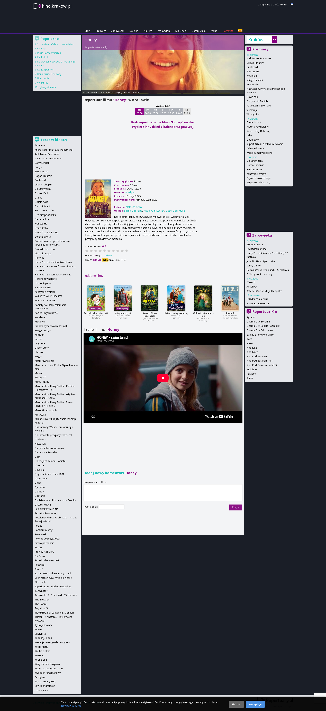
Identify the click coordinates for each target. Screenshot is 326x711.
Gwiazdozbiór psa (257, 248)
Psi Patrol (42, 57)
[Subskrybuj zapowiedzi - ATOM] (240, 31)
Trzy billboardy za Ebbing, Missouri (54, 612)
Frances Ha (253, 71)
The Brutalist (42, 599)
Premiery (101, 30)
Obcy (37, 456)
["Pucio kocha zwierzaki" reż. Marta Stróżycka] (96, 298)
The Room (41, 604)
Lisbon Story (42, 347)
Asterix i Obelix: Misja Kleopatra (264, 291)
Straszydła (40, 582)
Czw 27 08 (171, 111)
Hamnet (39, 257)
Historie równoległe (258, 126)
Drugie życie (41, 201)
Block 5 (230, 313)
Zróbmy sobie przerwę (259, 274)
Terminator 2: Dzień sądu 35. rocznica (268, 270)
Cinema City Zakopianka (260, 330)
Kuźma (38, 339)
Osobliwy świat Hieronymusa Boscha (55, 500)
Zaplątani (40, 677)
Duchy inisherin (43, 206)
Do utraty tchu (255, 160)
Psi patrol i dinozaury (258, 182)
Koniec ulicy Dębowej (258, 131)
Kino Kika (252, 347)
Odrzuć (236, 704)
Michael (39, 373)
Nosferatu (40, 439)
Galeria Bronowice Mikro (260, 334)
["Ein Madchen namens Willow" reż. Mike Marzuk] (203, 298)
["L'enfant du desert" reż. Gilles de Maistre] (123, 298)
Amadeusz (40, 145)
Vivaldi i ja (252, 110)
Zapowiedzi (117, 30)
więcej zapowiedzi (259, 303)
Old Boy (39, 491)
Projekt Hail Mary (44, 551)
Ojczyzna (40, 487)
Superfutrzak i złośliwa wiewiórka (265, 144)
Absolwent (252, 286)
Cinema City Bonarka (258, 321)
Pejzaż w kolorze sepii (259, 178)
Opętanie (40, 495)
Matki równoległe (44, 360)
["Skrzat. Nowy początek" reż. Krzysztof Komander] (149, 298)
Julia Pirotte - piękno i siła (261, 261)
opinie (135, 92)
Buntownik (252, 67)
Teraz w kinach (53, 139)
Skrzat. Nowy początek (149, 314)
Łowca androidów (45, 685)
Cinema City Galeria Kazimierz (263, 325)
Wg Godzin (164, 30)
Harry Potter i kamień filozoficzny (53, 262)
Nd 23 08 (140, 111)
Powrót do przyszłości (47, 538)
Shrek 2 (39, 569)
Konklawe (40, 317)
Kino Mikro (252, 352)
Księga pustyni (123, 313)
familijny (129, 192)
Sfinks (250, 378)
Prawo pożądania (44, 543)
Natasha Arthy (101, 47)
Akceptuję (255, 704)
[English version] (292, 4)
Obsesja (39, 465)
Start (87, 30)
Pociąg (38, 525)
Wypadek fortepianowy (48, 672)
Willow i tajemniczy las (203, 314)
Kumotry (39, 334)
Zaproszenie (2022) (45, 681)
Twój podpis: (91, 506)
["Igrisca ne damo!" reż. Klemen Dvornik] (230, 298)
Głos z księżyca (43, 253)
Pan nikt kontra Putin (46, 508)
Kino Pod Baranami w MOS (262, 365)
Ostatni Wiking (43, 504)
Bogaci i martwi (255, 62)
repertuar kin (97, 92)
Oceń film (107, 255)
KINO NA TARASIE (45, 300)
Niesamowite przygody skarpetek (53, 435)
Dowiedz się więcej (71, 705)
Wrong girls (253, 114)
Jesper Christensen (154, 210)
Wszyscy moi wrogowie (260, 152)
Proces (38, 547)
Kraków (255, 40)
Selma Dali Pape (133, 210)
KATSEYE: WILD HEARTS (48, 296)
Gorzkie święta (255, 244)
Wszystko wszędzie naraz (49, 668)
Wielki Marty (41, 646)
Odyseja (41, 48)
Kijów (250, 343)
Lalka (249, 135)
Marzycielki (253, 84)
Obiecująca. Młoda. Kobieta (50, 461)
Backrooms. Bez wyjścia (48, 158)
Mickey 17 (40, 377)
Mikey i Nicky (42, 381)
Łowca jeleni (41, 690)
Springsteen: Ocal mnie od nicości (53, 577)
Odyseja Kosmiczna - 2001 (49, 474)
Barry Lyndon (42, 162)
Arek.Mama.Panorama (259, 58)
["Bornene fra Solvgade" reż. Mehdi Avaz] (176, 298)
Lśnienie (39, 352)
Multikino (252, 369)
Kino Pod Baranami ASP (260, 360)
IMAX (249, 338)
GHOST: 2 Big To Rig (46, 232)
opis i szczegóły (114, 92)
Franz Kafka (41, 228)
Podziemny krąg (44, 530)
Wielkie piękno (42, 651)
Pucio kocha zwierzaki (96, 313)
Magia (38, 356)
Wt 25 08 (156, 111)
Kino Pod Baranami (257, 356)
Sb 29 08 (187, 111)
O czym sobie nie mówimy (49, 448)
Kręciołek (252, 75)
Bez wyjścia (41, 171)
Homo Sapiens (43, 283)
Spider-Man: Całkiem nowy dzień (55, 44)
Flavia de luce (254, 122)
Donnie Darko (42, 193)
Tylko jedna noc (255, 148)
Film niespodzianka (45, 215)
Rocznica (39, 564)
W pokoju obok (43, 638)
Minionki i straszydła (46, 410)
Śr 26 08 (163, 111)
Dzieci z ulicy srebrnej (176, 313)
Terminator (41, 590)
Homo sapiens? (255, 165)
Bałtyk (38, 167)
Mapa (214, 30)
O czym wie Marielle (258, 101)
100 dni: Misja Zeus (257, 299)
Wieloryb (39, 655)
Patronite (228, 30)
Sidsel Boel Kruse (175, 210)
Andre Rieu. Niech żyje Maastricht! (54, 149)
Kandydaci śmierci (257, 173)
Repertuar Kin (264, 311)
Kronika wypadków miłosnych (51, 326)
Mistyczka (40, 414)
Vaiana (38, 629)
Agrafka (251, 317)
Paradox (251, 373)
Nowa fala (252, 96)
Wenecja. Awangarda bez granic (52, 642)
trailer (127, 92)
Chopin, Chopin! (43, 184)
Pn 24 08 (148, 111)
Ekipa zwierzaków (44, 210)
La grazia (40, 343)
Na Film (148, 30)
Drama (38, 197)
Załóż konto (280, 4)
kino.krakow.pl (56, 6)
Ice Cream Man (255, 169)
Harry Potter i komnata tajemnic (53, 274)
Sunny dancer (254, 265)
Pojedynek (40, 534)
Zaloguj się (264, 4)
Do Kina (133, 30)
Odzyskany (253, 139)
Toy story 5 (41, 608)
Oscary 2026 (198, 30)
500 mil (251, 282)
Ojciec (38, 482)
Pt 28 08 (179, 111)
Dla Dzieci (180, 30)
